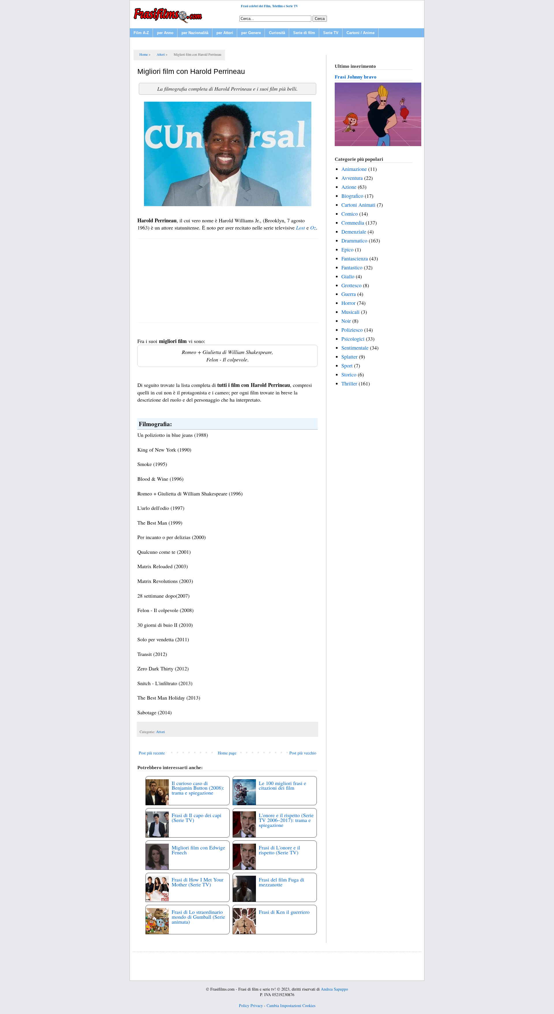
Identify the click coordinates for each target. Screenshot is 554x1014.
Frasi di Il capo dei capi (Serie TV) (196, 817)
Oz (313, 227)
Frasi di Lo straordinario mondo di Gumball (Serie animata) (198, 916)
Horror (348, 302)
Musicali (350, 311)
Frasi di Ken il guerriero (284, 911)
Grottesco (351, 285)
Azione (348, 186)
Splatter (349, 356)
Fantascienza (354, 258)
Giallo (347, 276)
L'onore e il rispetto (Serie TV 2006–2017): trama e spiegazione (286, 820)
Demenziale (353, 231)
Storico (348, 374)
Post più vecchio (302, 753)
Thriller (349, 383)
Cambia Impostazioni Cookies (291, 1005)
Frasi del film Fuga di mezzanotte (281, 882)
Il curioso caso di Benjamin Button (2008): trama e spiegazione (198, 788)
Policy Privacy (251, 1005)
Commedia (352, 222)
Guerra (348, 293)
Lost (300, 227)
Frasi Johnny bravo (356, 77)
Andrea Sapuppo (334, 989)
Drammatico (354, 240)
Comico (349, 213)
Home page (227, 753)
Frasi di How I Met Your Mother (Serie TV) (197, 882)
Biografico (352, 195)
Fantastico (351, 267)
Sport (347, 365)
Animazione (354, 168)
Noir (346, 320)
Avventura (352, 177)
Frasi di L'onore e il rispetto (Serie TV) (279, 850)
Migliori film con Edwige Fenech (198, 850)
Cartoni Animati (358, 204)
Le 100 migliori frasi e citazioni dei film (282, 785)
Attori (160, 731)
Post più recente (152, 753)
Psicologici (352, 338)
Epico (347, 249)
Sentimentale (354, 347)
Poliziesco (352, 329)
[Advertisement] (227, 280)
